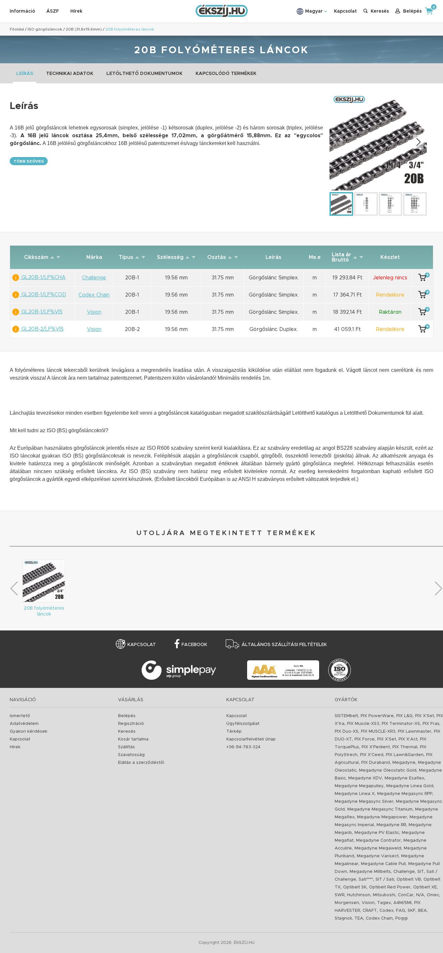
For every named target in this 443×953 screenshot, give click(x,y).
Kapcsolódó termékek (226, 73)
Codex (386, 911)
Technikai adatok (69, 73)
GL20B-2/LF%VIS (42, 329)
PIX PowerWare (377, 716)
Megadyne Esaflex (404, 778)
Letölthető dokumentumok (144, 73)
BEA (422, 911)
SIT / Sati (385, 879)
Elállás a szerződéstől (141, 763)
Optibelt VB (409, 879)
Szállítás (126, 747)
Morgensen (347, 903)
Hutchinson (358, 895)
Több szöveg (29, 161)
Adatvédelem (24, 724)
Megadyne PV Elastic (376, 833)
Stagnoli (343, 918)
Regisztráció (131, 724)
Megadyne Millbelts (370, 872)
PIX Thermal (404, 747)
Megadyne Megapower (382, 817)
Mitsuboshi (384, 895)
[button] (418, 142)
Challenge (404, 872)
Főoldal (17, 29)
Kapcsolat (345, 11)
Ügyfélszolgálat (242, 724)
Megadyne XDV (365, 778)
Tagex (384, 903)
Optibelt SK (354, 887)
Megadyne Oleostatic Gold (387, 770)
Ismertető (20, 716)
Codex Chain (379, 918)
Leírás (24, 73)
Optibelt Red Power (390, 887)
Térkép (234, 731)
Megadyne (403, 763)
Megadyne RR (391, 825)
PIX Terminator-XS (401, 724)
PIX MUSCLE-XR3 (378, 731)
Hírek (76, 11)
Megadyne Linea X (355, 794)
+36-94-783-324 (243, 747)
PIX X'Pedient (376, 747)
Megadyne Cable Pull (383, 864)
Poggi (401, 918)
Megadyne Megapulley (359, 786)
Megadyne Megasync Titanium (380, 809)
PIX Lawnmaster (414, 731)
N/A (420, 895)
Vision (368, 903)
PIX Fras (431, 724)
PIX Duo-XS (346, 731)
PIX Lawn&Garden (405, 755)
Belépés (127, 716)
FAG (400, 911)
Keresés (127, 731)
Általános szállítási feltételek (284, 644)
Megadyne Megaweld (377, 848)
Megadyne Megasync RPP (404, 794)
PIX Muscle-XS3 (363, 724)
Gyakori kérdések (28, 731)
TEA (358, 918)
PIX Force (364, 739)
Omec (433, 895)
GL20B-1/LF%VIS (41, 311)
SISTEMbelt (346, 716)
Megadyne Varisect (378, 856)
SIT (420, 872)
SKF (411, 911)
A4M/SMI (402, 903)
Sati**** (366, 879)
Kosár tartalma (133, 739)
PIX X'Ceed (371, 755)
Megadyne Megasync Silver (364, 802)
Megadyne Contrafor (378, 840)
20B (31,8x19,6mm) (84, 29)
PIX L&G (404, 716)
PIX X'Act (408, 739)
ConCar (405, 895)
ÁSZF (52, 11)
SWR (339, 895)
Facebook (194, 644)
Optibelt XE (425, 887)
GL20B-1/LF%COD (43, 294)
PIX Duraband (375, 763)
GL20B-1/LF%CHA (43, 277)
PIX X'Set (424, 716)
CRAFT (370, 911)
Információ (22, 11)
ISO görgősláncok (45, 29)
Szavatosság (131, 755)
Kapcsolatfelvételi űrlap (251, 739)
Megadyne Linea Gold (409, 786)
